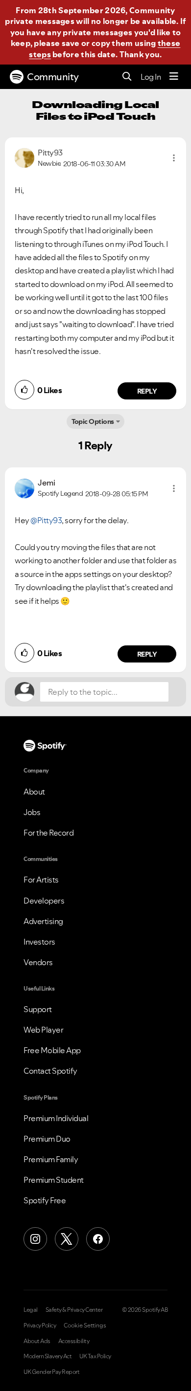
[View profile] (24, 157)
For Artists (41, 879)
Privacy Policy (40, 1325)
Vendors (38, 962)
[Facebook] (98, 1239)
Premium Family (51, 1159)
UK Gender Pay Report (51, 1372)
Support (38, 1009)
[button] (174, 158)
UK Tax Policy (95, 1356)
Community (53, 77)
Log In (151, 76)
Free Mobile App (52, 1050)
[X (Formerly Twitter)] (66, 1239)
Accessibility (74, 1341)
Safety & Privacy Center (74, 1310)
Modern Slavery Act (48, 1356)
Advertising (43, 921)
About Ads (37, 1341)
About (34, 791)
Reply (147, 391)
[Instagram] (35, 1239)
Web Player (43, 1029)
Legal (31, 1310)
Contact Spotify (50, 1070)
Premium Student (54, 1179)
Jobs (32, 812)
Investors (39, 941)
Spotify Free (45, 1200)
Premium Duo (47, 1138)
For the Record (48, 832)
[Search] (127, 77)
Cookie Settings (85, 1325)
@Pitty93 (46, 520)
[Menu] (174, 77)
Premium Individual (56, 1118)
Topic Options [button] (93, 421)
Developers (44, 900)
